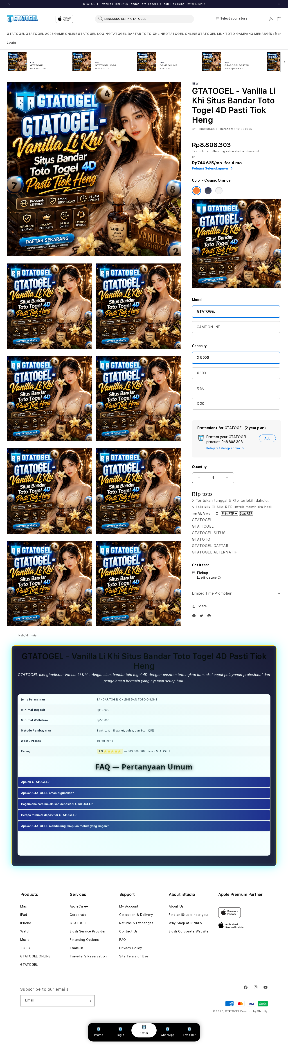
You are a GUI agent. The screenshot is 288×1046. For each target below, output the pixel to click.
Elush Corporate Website (189, 931)
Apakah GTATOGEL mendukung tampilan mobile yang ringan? (65, 826)
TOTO (25, 948)
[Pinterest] (210, 616)
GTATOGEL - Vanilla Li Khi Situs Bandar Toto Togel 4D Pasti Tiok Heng (144, 4)
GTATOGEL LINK (211, 34)
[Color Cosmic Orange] (196, 190)
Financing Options (84, 939)
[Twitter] (202, 616)
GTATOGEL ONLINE (181, 34)
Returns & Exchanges (136, 923)
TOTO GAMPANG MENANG (247, 34)
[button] (16, 34)
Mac (23, 906)
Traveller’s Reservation (88, 956)
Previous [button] (9, 4)
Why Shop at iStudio (185, 923)
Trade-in (76, 948)
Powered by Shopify (254, 1011)
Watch (25, 931)
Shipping (218, 151)
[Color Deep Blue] (208, 190)
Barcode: (226, 129)
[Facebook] (195, 616)
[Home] (22, 19)
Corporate (78, 915)
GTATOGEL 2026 (40, 34)
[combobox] (144, 19)
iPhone (25, 923)
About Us (176, 906)
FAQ (122, 939)
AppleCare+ (79, 906)
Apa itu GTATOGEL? (35, 782)
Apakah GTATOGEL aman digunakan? (47, 793)
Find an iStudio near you (188, 915)
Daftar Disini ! (195, 4)
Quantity (199, 467)
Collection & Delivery (136, 915)
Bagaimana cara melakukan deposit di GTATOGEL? (57, 804)
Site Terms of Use (133, 956)
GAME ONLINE (65, 34)
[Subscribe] (89, 1000)
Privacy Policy (130, 948)
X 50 (201, 388)
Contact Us (128, 931)
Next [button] (279, 4)
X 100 (201, 373)
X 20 (200, 403)
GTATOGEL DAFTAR (124, 34)
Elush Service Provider (88, 931)
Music (24, 939)
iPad (23, 915)
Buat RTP (246, 513)
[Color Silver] (219, 190)
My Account (129, 906)
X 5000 (203, 357)
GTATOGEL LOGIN (93, 34)
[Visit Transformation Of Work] (236, 287)
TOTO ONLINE (153, 34)
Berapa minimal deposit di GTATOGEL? (48, 815)
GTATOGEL (16, 34)
